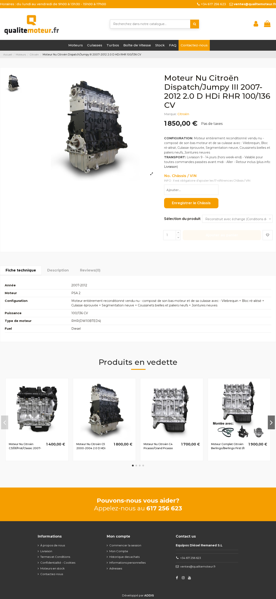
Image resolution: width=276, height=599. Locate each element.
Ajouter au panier (222, 235)
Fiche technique (21, 270)
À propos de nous (52, 545)
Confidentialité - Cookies (57, 562)
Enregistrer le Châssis (191, 203)
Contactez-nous (51, 574)
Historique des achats (124, 556)
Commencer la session (125, 545)
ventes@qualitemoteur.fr (198, 566)
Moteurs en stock (52, 568)
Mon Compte (118, 551)
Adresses (115, 568)
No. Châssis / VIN (180, 175)
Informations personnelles (127, 562)
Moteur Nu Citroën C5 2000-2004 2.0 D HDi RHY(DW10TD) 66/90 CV (92, 448)
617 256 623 (164, 508)
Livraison (170, 167)
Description (58, 270)
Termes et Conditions (55, 556)
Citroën (183, 114)
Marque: (170, 114)
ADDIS (149, 595)
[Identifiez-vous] (256, 23)
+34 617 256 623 (190, 558)
